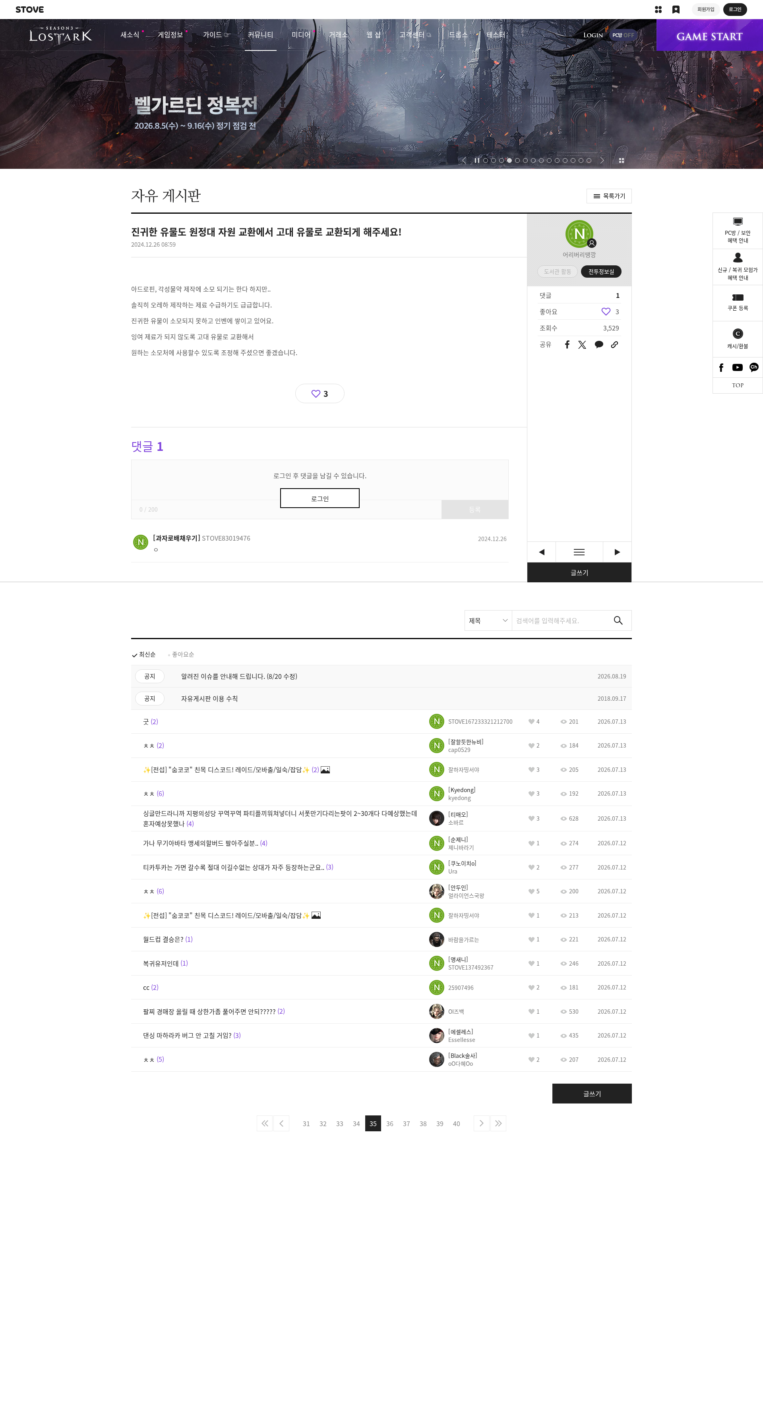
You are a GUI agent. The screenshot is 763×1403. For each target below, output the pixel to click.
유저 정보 (201, 538)
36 (389, 1123)
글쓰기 (580, 572)
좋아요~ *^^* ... (541, 552)
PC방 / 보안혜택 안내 (738, 236)
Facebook (721, 367)
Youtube (738, 367)
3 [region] (617, 311)
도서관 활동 (557, 271)
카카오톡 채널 (754, 367)
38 (423, 1123)
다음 (482, 1123)
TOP (738, 385)
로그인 (593, 35)
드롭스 (458, 34)
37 (406, 1123)
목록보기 (579, 552)
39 (439, 1123)
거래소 (338, 34)
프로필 (579, 234)
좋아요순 (183, 654)
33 (339, 1123)
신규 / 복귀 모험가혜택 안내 (738, 273)
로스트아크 (60, 36)
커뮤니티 (260, 34)
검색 (618, 620)
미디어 (301, 34)
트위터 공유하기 (582, 345)
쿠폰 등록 (738, 307)
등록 (475, 509)
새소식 (129, 34)
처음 (265, 1123)
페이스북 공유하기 (567, 345)
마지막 (498, 1123)
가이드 (212, 34)
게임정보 (170, 34)
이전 (281, 1123)
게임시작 (709, 35)
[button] (464, 160)
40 (456, 1123)
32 (323, 1123)
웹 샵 (373, 34)
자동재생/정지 (477, 160)
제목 (475, 620)
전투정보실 (601, 271)
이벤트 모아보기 (621, 160)
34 (356, 1123)
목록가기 (614, 195)
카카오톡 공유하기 (599, 345)
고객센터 (412, 34)
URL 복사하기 (614, 344)
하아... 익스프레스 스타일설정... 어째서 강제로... (617, 552)
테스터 (495, 34)
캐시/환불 (737, 346)
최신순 (147, 654)
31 (306, 1123)
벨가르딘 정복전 (381, 94)
